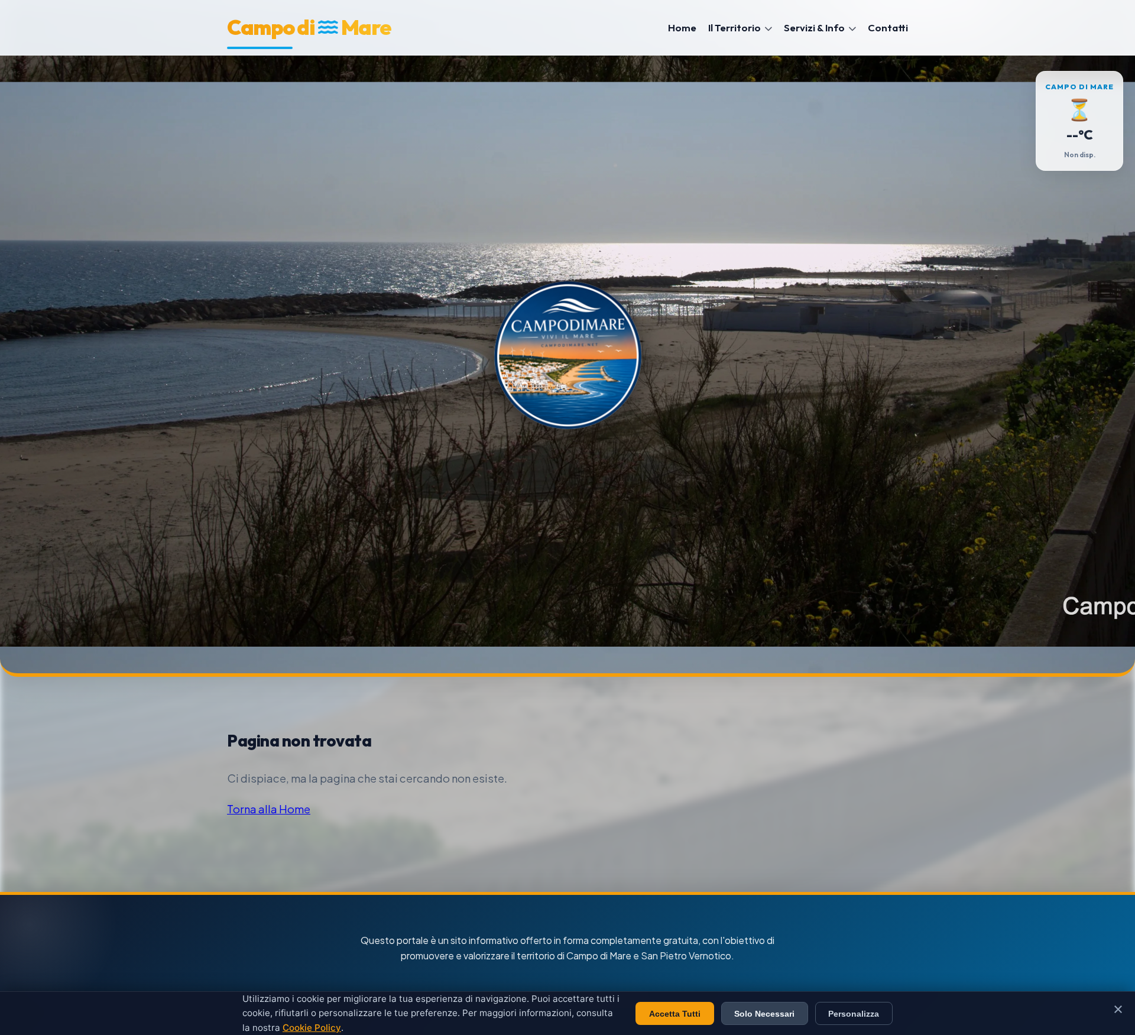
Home (682, 27)
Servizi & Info (815, 27)
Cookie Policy (312, 1027)
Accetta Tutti (675, 1013)
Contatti (888, 27)
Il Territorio (735, 27)
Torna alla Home (268, 809)
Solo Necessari (764, 1013)
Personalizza (853, 1013)
